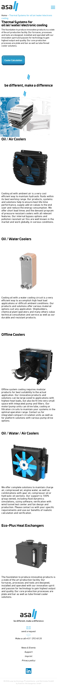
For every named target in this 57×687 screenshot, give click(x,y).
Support (28, 651)
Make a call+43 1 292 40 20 (28, 638)
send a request (28, 631)
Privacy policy (28, 660)
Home (4, 15)
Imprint (28, 656)
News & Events (28, 647)
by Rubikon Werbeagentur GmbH (28, 683)
